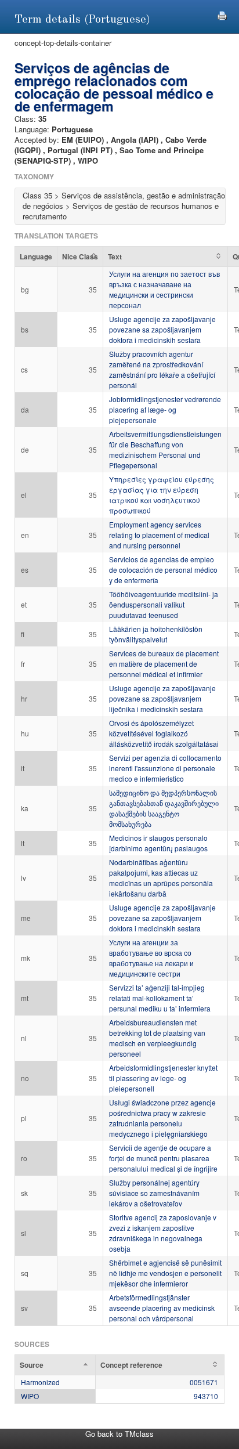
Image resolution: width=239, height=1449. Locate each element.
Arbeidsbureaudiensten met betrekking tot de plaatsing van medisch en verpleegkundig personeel (157, 1037)
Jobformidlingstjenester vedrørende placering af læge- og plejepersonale (165, 409)
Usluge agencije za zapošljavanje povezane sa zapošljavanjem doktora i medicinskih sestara (162, 329)
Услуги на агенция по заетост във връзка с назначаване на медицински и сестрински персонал (164, 289)
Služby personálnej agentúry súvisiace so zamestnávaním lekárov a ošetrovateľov (154, 1192)
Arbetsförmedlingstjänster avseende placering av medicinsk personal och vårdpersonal (162, 1307)
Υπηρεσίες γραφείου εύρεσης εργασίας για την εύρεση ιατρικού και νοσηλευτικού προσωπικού (161, 494)
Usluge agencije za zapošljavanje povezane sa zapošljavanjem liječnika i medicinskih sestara (162, 698)
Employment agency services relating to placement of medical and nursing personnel (159, 534)
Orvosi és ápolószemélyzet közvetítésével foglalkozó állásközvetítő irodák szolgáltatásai (164, 733)
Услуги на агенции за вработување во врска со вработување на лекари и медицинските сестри (151, 957)
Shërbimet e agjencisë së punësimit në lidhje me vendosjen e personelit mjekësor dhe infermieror (165, 1273)
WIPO (30, 1396)
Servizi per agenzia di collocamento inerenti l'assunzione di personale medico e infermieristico (165, 768)
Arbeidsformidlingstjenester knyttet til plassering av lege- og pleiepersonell (163, 1078)
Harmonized (40, 1382)
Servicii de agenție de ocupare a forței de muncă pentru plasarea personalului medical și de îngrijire (163, 1158)
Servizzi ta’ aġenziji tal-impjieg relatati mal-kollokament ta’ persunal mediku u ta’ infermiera (160, 997)
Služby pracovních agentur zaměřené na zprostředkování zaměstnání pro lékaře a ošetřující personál (162, 369)
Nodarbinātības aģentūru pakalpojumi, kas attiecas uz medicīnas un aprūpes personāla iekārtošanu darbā (161, 877)
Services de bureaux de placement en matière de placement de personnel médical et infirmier (164, 663)
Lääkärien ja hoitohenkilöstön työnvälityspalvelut (155, 634)
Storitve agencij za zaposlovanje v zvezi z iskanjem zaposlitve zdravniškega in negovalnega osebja (162, 1232)
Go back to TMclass (119, 1433)
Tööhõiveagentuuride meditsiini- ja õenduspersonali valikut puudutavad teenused (163, 604)
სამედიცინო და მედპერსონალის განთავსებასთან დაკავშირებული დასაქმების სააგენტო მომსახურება (164, 808)
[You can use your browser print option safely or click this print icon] (222, 14)
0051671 (204, 1382)
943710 (206, 1396)
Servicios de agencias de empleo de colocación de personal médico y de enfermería (163, 569)
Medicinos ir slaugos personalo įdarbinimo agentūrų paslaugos (158, 843)
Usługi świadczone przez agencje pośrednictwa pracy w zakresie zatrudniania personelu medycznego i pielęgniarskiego (162, 1118)
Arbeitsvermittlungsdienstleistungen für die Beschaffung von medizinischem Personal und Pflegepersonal (165, 449)
